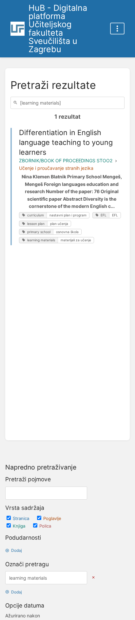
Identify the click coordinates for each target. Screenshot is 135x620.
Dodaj (16, 550)
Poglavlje (52, 518)
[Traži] (16, 103)
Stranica (21, 518)
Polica (45, 526)
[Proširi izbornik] (117, 28)
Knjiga (20, 526)
